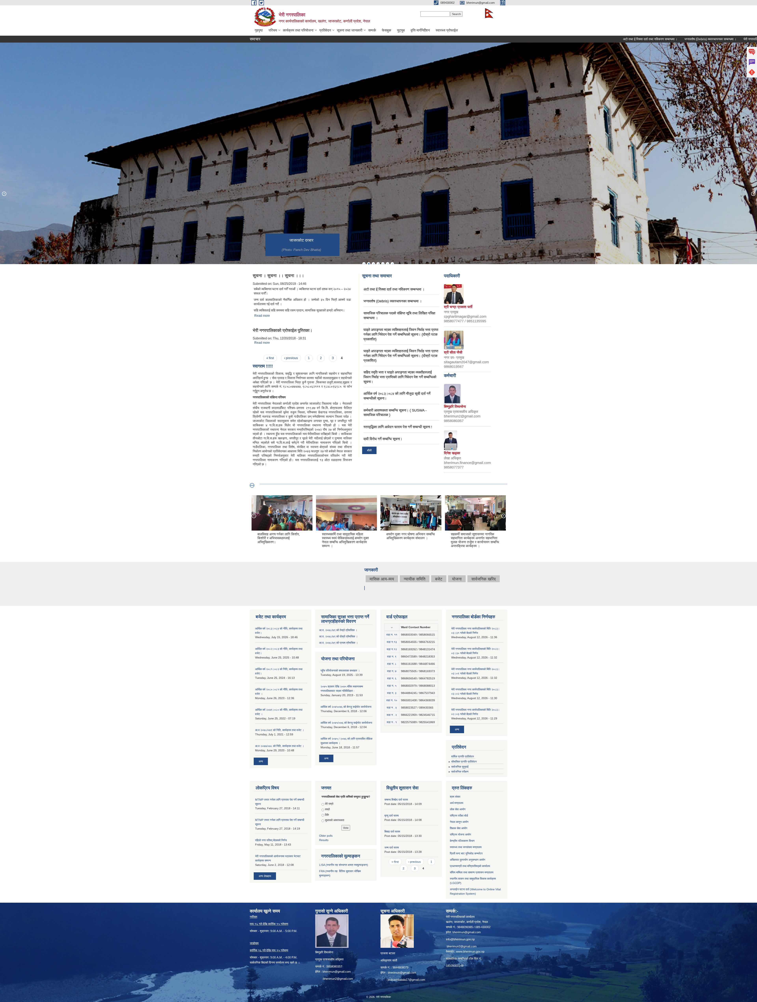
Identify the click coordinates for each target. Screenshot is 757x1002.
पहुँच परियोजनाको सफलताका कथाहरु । (340, 670)
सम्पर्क (372, 30)
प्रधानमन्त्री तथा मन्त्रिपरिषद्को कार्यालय (470, 866)
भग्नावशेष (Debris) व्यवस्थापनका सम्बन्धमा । (643, 39)
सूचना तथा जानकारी (349, 30)
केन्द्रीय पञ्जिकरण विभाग (462, 840)
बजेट (438, 579)
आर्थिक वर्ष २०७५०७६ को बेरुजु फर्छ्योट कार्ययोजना (346, 706)
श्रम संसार (455, 796)
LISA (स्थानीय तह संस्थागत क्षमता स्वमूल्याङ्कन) (343, 864)
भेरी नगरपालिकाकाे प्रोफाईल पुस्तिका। (282, 330)
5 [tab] (382, 263)
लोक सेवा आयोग (457, 809)
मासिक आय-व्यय (382, 579)
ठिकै (327, 814)
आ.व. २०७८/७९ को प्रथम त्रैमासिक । (338, 642)
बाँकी (369, 450)
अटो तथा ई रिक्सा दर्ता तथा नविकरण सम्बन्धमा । (582, 39)
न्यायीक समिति (414, 579)
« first (270, 358)
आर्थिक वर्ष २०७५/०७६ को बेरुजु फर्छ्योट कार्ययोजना (346, 722)
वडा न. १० (391, 700)
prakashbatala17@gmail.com (406, 979)
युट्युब (401, 30)
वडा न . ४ (392, 707)
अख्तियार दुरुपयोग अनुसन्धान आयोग (467, 859)
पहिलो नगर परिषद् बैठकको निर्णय (271, 840)
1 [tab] (363, 263)
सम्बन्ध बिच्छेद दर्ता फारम (396, 799)
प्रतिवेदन (325, 30)
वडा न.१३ (392, 641)
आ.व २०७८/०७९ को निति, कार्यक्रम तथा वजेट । (279, 730)
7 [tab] (392, 263)
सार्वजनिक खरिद (483, 579)
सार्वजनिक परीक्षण (460, 771)
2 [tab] (368, 263)
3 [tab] (373, 263)
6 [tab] (387, 263)
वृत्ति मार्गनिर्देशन (420, 30)
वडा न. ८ (391, 663)
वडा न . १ (392, 722)
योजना (457, 579)
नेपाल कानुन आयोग (459, 821)
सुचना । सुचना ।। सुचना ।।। (278, 275)
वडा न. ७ (391, 671)
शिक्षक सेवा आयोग (458, 828)
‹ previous (291, 358)
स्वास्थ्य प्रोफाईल (447, 30)
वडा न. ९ (391, 656)
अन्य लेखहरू (265, 876)
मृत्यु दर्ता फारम (391, 815)
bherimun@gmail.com (337, 971)
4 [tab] (378, 263)
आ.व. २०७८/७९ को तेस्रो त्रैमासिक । (338, 630)
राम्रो (327, 809)
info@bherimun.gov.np (460, 939)
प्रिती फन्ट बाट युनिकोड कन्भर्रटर (466, 853)
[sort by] (392, 627)
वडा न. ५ (391, 685)
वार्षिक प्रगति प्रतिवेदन (462, 756)
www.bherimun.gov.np (470, 951)
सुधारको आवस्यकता (334, 820)
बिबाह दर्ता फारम (392, 831)
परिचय (273, 30)
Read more (262, 315)
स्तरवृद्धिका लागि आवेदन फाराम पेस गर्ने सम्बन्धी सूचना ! (398, 427)
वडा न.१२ (392, 649)
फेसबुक (386, 30)
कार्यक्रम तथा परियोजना (298, 30)
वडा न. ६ (391, 678)
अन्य (261, 761)
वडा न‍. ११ (391, 634)
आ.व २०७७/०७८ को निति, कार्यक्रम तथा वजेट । (279, 746)
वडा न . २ (392, 714)
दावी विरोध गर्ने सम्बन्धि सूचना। (383, 439)
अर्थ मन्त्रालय (456, 803)
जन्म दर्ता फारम (391, 847)
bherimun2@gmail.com (338, 978)
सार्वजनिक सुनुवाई (460, 766)
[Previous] (4, 194)
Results (323, 840)
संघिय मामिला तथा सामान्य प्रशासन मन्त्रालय (471, 872)
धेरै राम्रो (329, 803)
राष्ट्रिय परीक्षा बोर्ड (459, 815)
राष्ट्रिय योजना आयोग (460, 834)
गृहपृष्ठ (259, 30)
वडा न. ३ (391, 693)
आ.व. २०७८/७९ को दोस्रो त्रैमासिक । (338, 636)
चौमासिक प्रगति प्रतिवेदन (464, 761)
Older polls (326, 835)
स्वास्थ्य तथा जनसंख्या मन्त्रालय (466, 847)
